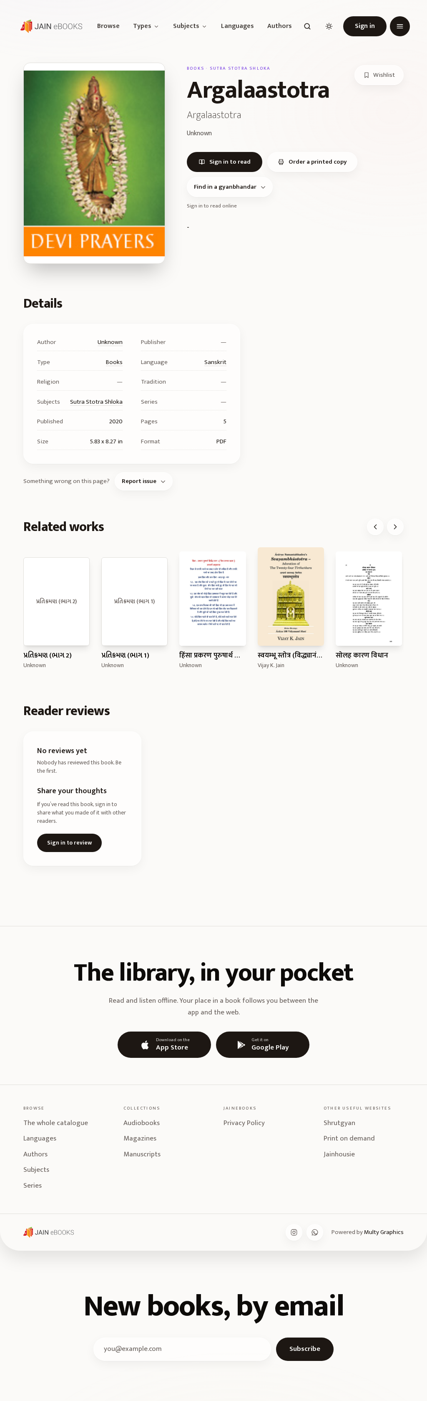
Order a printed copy (318, 162)
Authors (279, 26)
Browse (108, 26)
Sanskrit (215, 362)
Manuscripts (142, 1154)
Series (32, 1185)
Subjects (186, 26)
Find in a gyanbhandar (225, 187)
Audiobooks (141, 1123)
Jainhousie (339, 1154)
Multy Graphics (384, 1232)
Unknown (110, 342)
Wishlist (384, 75)
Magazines (139, 1138)
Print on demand (349, 1138)
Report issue (139, 481)
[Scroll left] (375, 526)
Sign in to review (69, 842)
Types (142, 26)
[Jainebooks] (49, 26)
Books (114, 362)
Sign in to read (230, 162)
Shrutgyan (339, 1123)
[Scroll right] (395, 526)
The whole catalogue (55, 1123)
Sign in (365, 26)
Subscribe (304, 1349)
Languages (237, 26)
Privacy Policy (244, 1123)
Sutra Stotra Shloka (96, 402)
